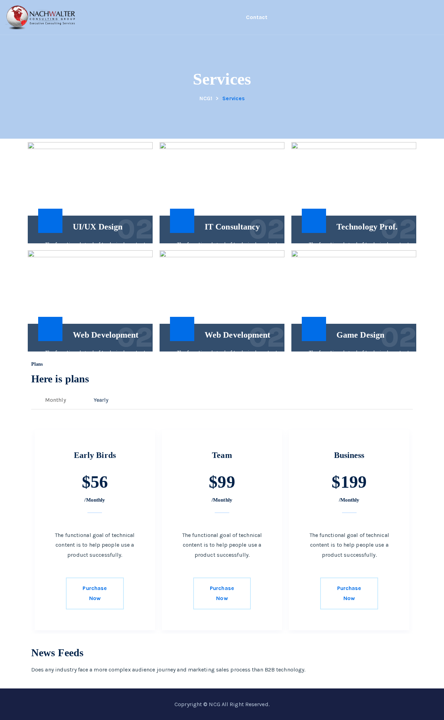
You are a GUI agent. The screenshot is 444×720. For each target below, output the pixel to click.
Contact (256, 17)
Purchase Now (95, 593)
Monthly (55, 400)
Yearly (101, 400)
